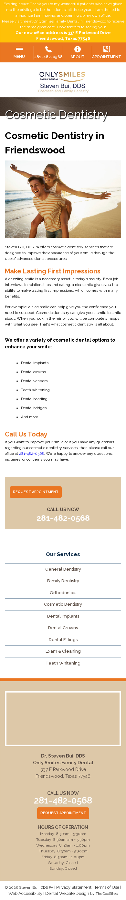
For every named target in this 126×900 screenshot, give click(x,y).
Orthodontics (63, 592)
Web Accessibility (25, 893)
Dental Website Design (67, 893)
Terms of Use (106, 887)
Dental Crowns (63, 627)
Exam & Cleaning (63, 651)
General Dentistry (63, 569)
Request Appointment (35, 492)
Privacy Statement (73, 887)
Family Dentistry (63, 580)
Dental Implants (63, 616)
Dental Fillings (63, 639)
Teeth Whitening (63, 663)
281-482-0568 (48, 57)
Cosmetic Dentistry (63, 604)
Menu (19, 56)
